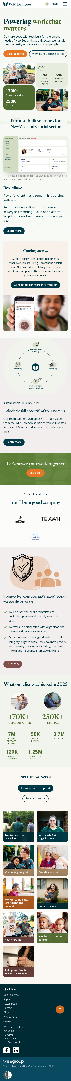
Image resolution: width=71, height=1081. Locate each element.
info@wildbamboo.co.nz (16, 1042)
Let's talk (35, 473)
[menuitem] (35, 995)
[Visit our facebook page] (6, 1050)
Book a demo (15, 54)
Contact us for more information (35, 285)
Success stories (35, 798)
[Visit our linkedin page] (16, 1050)
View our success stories (48, 54)
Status (54, 4)
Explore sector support (35, 788)
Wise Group (33, 1065)
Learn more (14, 231)
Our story (13, 664)
